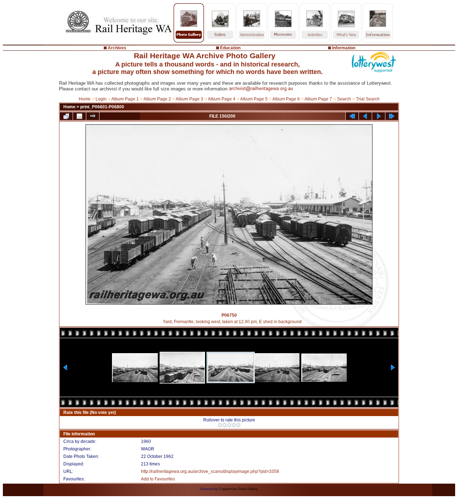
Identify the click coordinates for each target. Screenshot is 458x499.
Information (343, 47)
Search (344, 99)
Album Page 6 (286, 99)
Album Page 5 (254, 99)
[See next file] (378, 116)
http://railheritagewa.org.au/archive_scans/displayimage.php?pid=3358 (210, 471)
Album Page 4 (221, 99)
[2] (224, 425)
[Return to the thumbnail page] (66, 116)
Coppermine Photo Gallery (238, 489)
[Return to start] (352, 116)
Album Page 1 (125, 99)
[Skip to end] (391, 116)
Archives (117, 47)
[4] (234, 425)
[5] (238, 425)
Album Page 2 (157, 99)
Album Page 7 (318, 99)
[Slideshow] (92, 116)
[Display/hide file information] (79, 116)
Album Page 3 (189, 99)
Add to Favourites (158, 478)
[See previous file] (365, 116)
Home (85, 99)
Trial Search (368, 99)
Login (101, 99)
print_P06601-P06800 (102, 106)
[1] (220, 425)
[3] (229, 425)
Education (230, 47)
